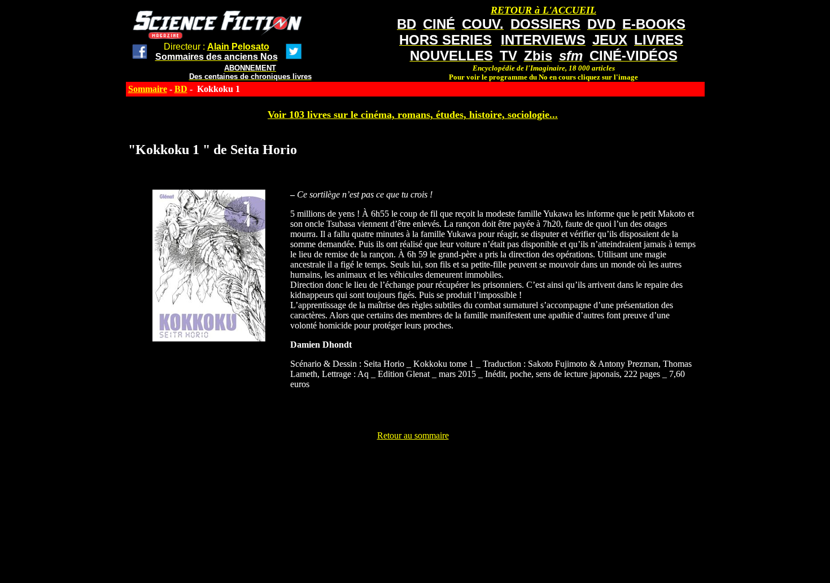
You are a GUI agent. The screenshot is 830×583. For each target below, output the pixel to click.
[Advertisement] (412, 466)
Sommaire (147, 89)
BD (180, 89)
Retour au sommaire (413, 435)
